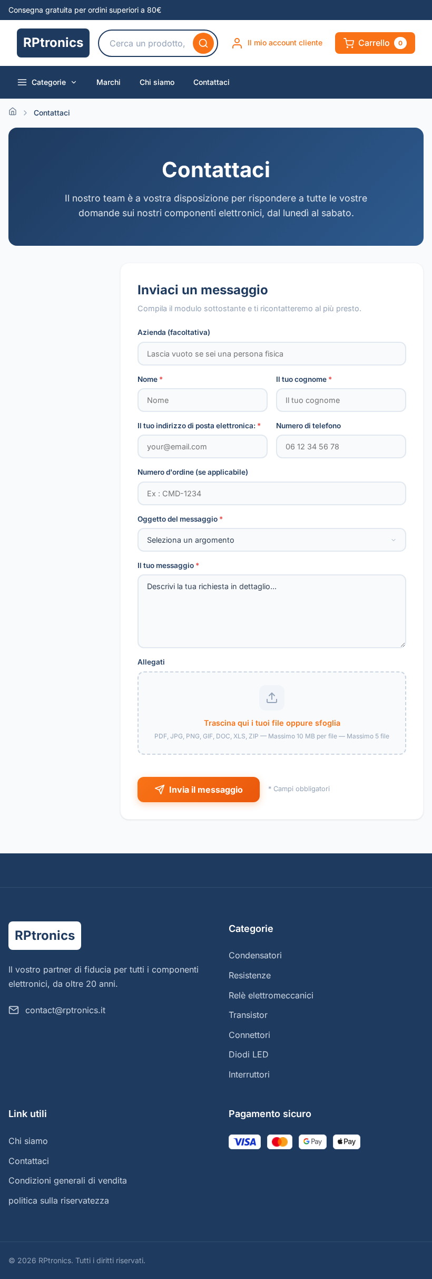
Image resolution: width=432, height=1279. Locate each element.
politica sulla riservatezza (58, 1200)
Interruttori (249, 1074)
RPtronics (53, 42)
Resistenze (250, 975)
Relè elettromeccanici (271, 995)
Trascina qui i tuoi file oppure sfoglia (272, 722)
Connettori (249, 1035)
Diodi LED (249, 1054)
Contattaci (211, 82)
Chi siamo (157, 82)
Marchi (108, 82)
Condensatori (255, 955)
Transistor (248, 1014)
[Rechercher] (203, 43)
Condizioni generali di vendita (67, 1180)
